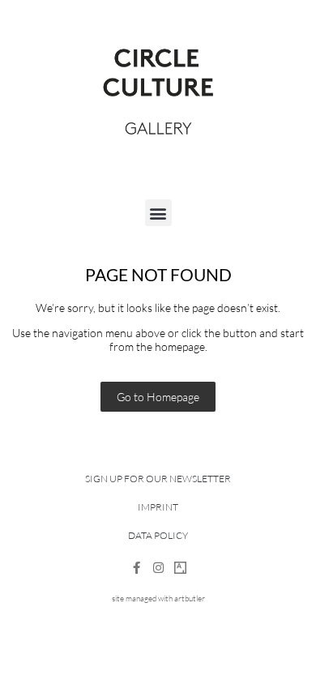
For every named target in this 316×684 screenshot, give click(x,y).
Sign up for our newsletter (158, 478)
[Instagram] (158, 568)
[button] (158, 212)
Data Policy (158, 535)
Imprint (158, 507)
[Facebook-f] (136, 568)
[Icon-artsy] (180, 568)
